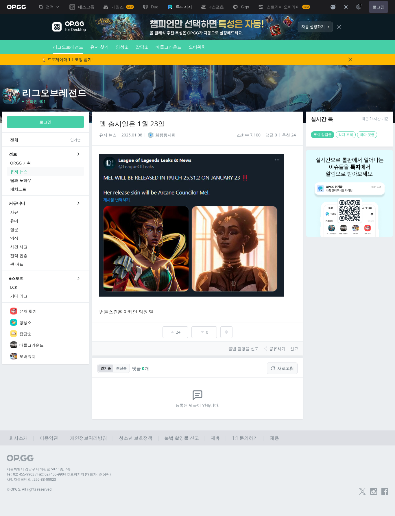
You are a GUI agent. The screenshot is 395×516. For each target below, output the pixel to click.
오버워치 (197, 47)
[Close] (339, 26)
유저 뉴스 (108, 135)
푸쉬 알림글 (322, 134)
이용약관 (49, 438)
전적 (50, 7)
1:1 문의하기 (245, 438)
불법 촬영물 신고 (181, 438)
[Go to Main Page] (16, 7)
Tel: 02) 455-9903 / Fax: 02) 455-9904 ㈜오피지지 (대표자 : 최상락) (59, 474)
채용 (274, 438)
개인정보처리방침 (88, 438)
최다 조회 (345, 134)
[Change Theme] (346, 7)
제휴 (215, 438)
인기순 (106, 368)
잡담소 (142, 47)
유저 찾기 (99, 47)
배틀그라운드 (169, 47)
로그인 (378, 7)
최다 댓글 (367, 134)
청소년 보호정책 (135, 438)
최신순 (121, 368)
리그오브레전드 (68, 47)
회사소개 (18, 438)
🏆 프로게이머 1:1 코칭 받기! (67, 59)
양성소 (122, 47)
